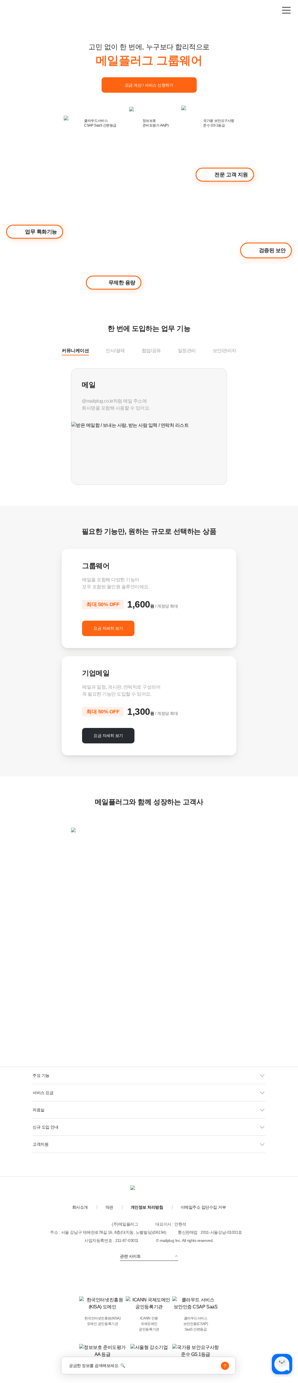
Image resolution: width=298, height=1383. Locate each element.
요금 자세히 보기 (108, 628)
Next (232, 428)
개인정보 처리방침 (147, 1207)
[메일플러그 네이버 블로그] (141, 1277)
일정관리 (187, 350)
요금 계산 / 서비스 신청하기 (149, 85)
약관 (109, 1207)
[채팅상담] (282, 1364)
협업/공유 (151, 350)
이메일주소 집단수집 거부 (203, 1207)
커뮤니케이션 (75, 350)
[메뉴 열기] (286, 10)
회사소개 (80, 1207)
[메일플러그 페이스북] (157, 1277)
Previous (65, 428)
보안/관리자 (224, 350)
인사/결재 (115, 350)
